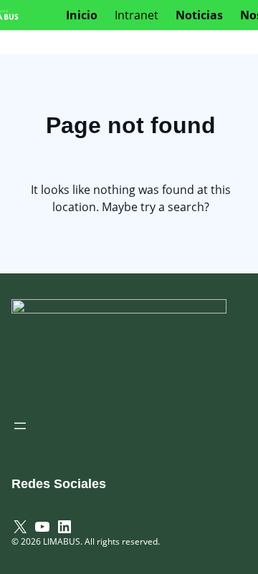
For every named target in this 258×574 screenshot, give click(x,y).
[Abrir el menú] (20, 425)
